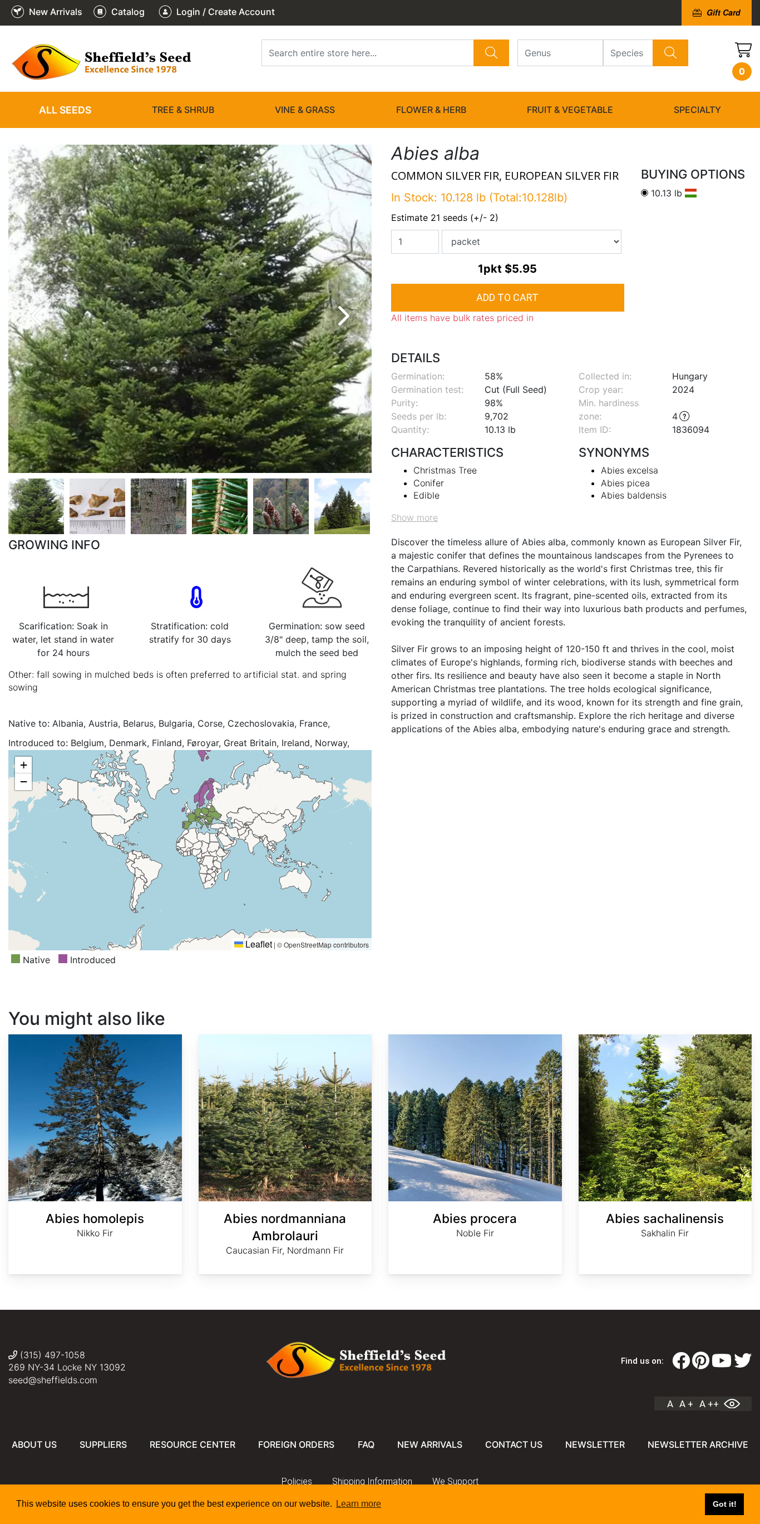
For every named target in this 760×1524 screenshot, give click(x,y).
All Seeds (65, 110)
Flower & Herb (431, 109)
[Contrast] (736, 1404)
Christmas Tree (445, 470)
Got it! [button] (725, 1504)
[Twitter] (743, 1361)
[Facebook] (681, 1361)
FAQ (366, 1444)
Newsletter (595, 1444)
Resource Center (192, 1444)
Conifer (428, 483)
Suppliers (103, 1444)
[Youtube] (722, 1361)
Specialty (697, 109)
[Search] (491, 53)
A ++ (709, 1403)
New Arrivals (429, 1444)
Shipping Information (372, 1481)
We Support (455, 1481)
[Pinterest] (700, 1361)
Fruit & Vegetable (570, 109)
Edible (426, 495)
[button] (23, 765)
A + (686, 1403)
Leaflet (257, 944)
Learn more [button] (358, 1503)
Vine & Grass (305, 109)
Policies (297, 1481)
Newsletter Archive (698, 1444)
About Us (34, 1444)
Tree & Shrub (183, 109)
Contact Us (513, 1444)
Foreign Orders (296, 1444)
